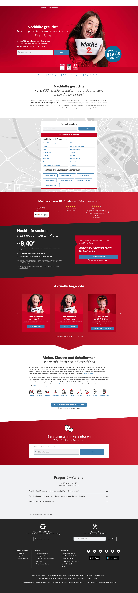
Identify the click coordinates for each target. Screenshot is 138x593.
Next (108, 211)
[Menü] (48, 213)
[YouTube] (100, 551)
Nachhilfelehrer (88, 373)
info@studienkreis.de (109, 582)
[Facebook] (88, 551)
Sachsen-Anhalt (75, 158)
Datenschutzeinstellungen (47, 578)
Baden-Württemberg (49, 143)
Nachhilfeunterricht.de (75, 575)
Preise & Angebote (54, 75)
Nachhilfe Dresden (66, 180)
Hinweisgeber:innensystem (67, 578)
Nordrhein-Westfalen (77, 146)
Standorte (41, 75)
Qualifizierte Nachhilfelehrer (45, 558)
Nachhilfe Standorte (68, 553)
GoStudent (62, 575)
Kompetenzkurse (64, 384)
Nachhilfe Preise (39, 260)
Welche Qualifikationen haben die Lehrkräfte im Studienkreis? (54, 491)
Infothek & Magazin (38, 575)
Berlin (44, 149)
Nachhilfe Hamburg (67, 175)
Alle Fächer (39, 561)
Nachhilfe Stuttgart (51, 185)
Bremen (45, 155)
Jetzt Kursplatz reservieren (102, 328)
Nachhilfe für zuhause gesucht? (41, 501)
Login (96, 578)
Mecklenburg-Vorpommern (51, 165)
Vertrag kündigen (41, 556)
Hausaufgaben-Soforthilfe (70, 561)
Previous (59, 211)
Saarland (73, 152)
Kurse (64, 566)
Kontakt (88, 578)
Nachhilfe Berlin (50, 175)
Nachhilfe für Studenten (69, 556)
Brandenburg (47, 152)
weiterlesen (97, 217)
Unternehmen (51, 575)
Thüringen (73, 165)
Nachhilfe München (85, 175)
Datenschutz (99, 575)
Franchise (21, 553)
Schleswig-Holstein (76, 162)
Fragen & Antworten (91, 75)
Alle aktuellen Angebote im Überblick (40, 514)
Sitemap (81, 578)
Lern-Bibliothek (67, 564)
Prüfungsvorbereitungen (41, 386)
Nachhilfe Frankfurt (83, 180)
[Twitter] (94, 551)
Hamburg (46, 158)
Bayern (45, 146)
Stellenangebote (23, 558)
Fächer (65, 75)
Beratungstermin (76, 75)
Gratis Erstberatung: (99, 260)
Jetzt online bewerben (42, 539)
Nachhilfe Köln (49, 180)
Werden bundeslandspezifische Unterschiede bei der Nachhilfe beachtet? (58, 496)
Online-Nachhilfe (67, 558)
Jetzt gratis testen (98, 257)
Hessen (45, 162)
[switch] (46, 215)
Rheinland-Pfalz (75, 149)
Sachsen (72, 155)
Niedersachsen (75, 143)
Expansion (21, 556)
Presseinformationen (42, 564)
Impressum (89, 575)
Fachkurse (40, 384)
